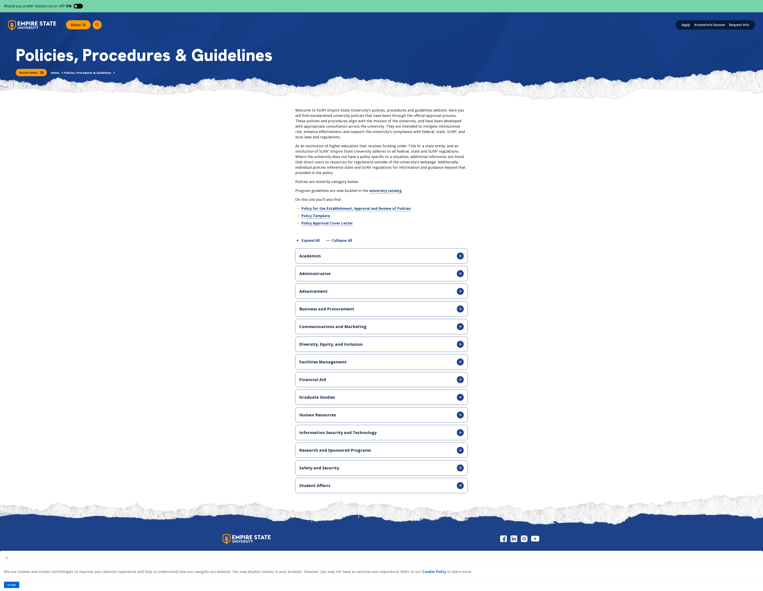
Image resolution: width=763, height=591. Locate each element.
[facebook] (503, 538)
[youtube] (535, 538)
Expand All (310, 240)
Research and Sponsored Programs (335, 450)
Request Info (739, 25)
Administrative (315, 273)
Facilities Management (323, 362)
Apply (686, 25)
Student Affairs (314, 485)
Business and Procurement (326, 309)
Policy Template (315, 215)
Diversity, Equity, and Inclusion (331, 344)
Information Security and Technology (338, 432)
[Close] (7, 558)
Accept (11, 585)
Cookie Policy (434, 571)
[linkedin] (513, 538)
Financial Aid (312, 379)
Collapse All (342, 240)
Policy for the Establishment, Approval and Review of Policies (356, 208)
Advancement (313, 291)
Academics (310, 256)
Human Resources (317, 415)
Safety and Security (319, 468)
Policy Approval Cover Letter (327, 223)
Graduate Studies (317, 397)
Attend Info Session (709, 25)
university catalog (385, 190)
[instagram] (524, 538)
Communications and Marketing (332, 326)
